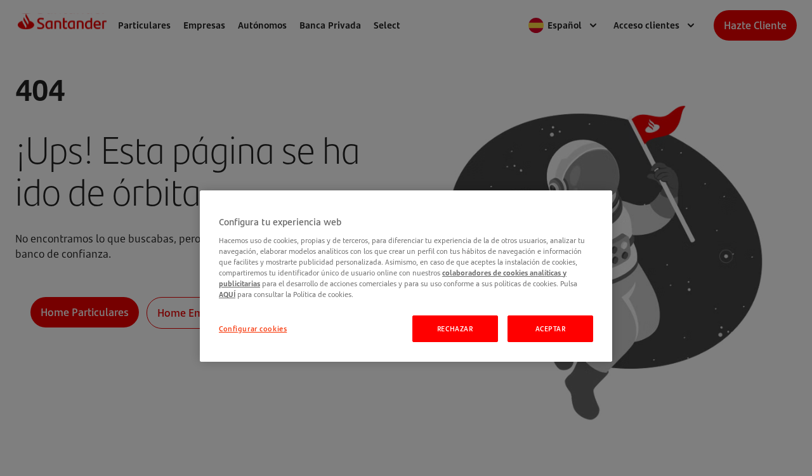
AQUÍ (227, 294)
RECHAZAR (455, 328)
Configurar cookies (253, 328)
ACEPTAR (550, 328)
